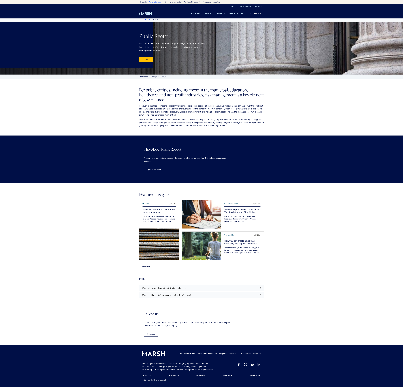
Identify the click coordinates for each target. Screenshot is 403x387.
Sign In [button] (233, 6)
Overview (144, 76)
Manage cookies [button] (255, 375)
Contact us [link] (258, 6)
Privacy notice (174, 375)
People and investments (192, 2)
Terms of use (146, 375)
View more (146, 266)
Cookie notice (227, 375)
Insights (220, 13)
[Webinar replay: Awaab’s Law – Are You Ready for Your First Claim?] (201, 214)
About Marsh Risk (235, 13)
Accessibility (200, 375)
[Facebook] (238, 364)
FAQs (164, 76)
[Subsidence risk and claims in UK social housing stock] (159, 244)
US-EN (258, 13)
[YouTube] (252, 364)
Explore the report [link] (154, 169)
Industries (195, 13)
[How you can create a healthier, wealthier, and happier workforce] (201, 246)
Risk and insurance (155, 2)
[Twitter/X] (245, 364)
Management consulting (211, 2)
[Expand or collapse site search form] (250, 13)
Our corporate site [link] (245, 6)
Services (208, 13)
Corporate (143, 2)
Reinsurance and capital (173, 2)
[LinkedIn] (258, 364)
